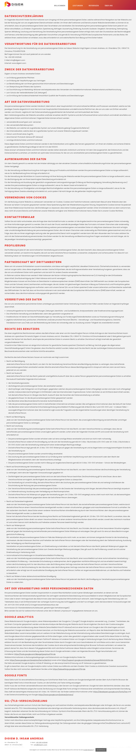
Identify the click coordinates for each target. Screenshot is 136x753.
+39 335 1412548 (41, 742)
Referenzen (94, 6)
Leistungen (78, 6)
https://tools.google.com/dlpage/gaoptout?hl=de (35, 654)
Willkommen (59, 6)
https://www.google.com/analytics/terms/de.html (30, 660)
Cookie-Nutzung (88, 750)
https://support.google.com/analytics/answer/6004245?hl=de (87, 660)
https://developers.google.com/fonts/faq (110, 692)
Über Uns (109, 6)
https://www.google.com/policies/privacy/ (55, 694)
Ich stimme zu (101, 750)
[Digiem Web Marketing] (14, 6)
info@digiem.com (40, 745)
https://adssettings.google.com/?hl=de (69, 669)
